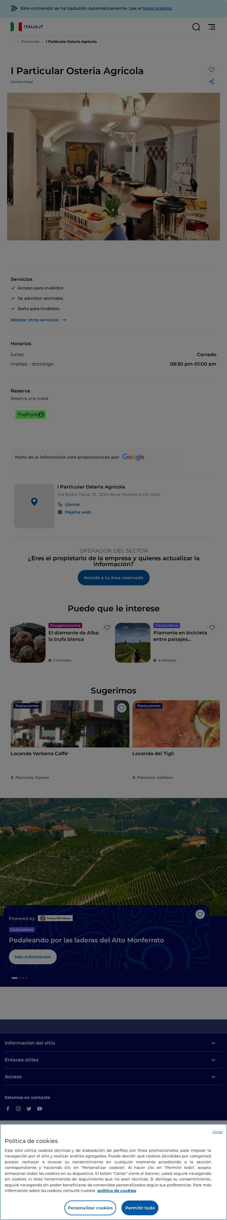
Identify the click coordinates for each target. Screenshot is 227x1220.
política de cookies (117, 1190)
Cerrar (218, 1132)
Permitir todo (140, 1208)
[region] (113, 1172)
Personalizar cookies (90, 1208)
